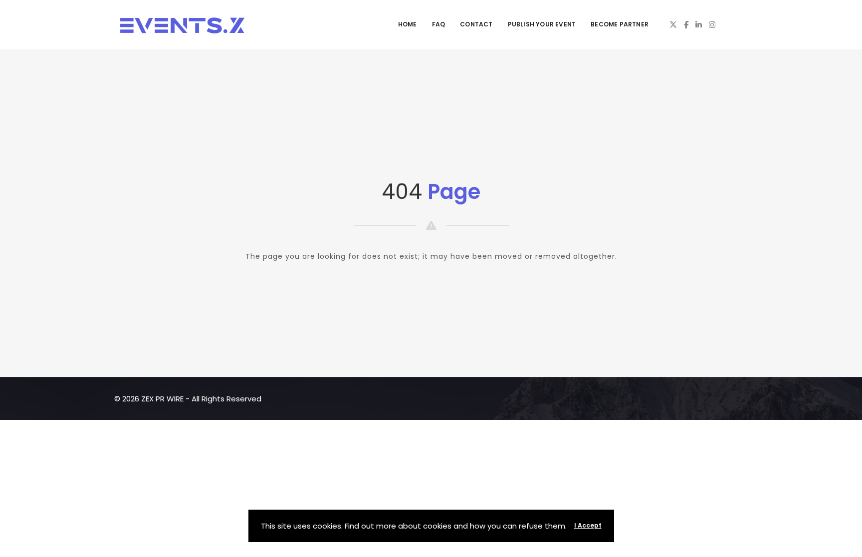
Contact (476, 24)
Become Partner (619, 24)
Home (407, 24)
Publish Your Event (542, 24)
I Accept (588, 525)
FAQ (438, 24)
